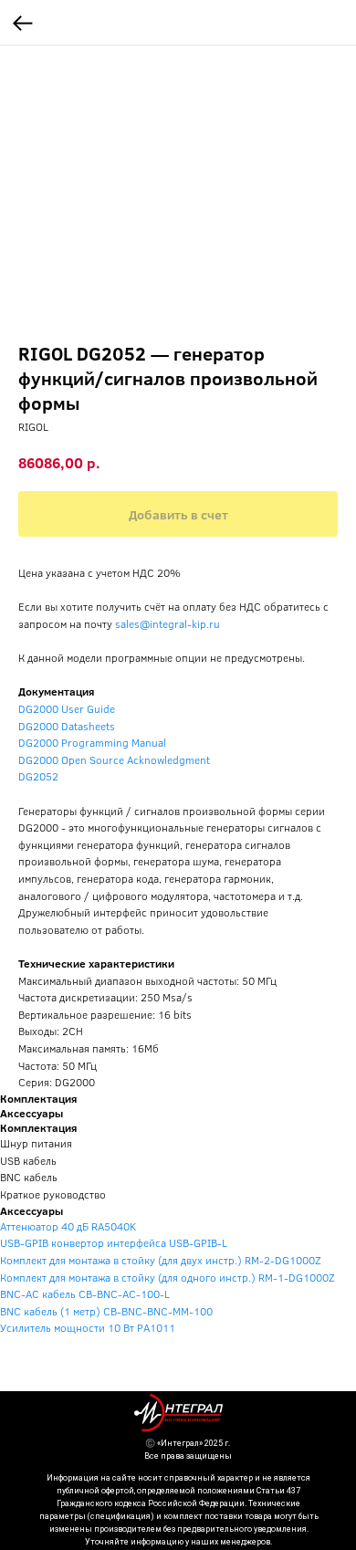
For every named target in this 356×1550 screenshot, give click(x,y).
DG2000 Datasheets (66, 725)
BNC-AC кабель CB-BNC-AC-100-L (85, 1293)
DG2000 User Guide (66, 708)
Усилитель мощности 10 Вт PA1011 (87, 1327)
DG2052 (38, 776)
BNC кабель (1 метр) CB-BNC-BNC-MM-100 (106, 1311)
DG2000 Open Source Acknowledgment (114, 759)
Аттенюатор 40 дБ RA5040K (68, 1226)
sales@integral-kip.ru (167, 623)
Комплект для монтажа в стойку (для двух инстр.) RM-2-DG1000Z (160, 1259)
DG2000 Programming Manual (92, 742)
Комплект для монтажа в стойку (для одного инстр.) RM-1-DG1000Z (167, 1277)
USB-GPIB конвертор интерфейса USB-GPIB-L (113, 1242)
